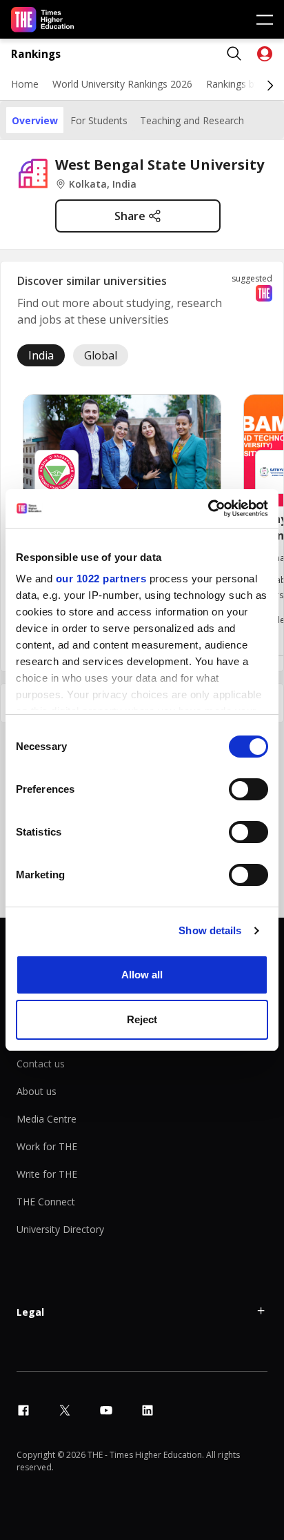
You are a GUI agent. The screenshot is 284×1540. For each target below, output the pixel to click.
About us (37, 1091)
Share (129, 216)
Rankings (36, 54)
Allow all (142, 974)
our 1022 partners (101, 578)
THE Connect (46, 1201)
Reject (142, 1019)
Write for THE (47, 1174)
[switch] (248, 789)
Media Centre (47, 1118)
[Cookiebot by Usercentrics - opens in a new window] (208, 508)
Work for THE (47, 1146)
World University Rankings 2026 (122, 83)
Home (25, 83)
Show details (210, 930)
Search (234, 54)
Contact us (41, 1063)
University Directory (60, 1229)
